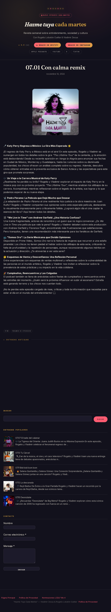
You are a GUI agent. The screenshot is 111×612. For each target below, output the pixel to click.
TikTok (76, 51)
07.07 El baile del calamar (27, 438)
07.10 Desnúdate (23, 497)
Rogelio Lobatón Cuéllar (49, 37)
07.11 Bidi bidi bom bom (26, 467)
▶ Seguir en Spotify (47, 45)
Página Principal (8, 598)
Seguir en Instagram (79, 45)
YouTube (56, 51)
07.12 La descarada (24, 482)
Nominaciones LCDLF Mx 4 (53, 598)
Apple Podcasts (39, 51)
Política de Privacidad (28, 598)
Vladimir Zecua (70, 37)
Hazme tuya (55, 24)
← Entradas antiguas (16, 339)
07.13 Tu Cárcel (22, 453)
